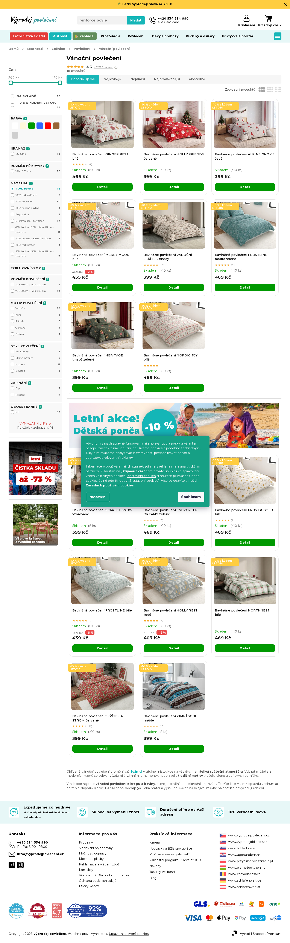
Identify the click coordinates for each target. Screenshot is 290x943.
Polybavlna (37, 214)
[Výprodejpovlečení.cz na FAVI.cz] (37, 910)
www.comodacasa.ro (244, 874)
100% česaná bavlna (37, 207)
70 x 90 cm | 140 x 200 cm (37, 290)
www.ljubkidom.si (241, 848)
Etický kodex (89, 886)
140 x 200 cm (37, 171)
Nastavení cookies (141, 476)
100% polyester (37, 201)
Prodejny (86, 842)
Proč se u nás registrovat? (169, 854)
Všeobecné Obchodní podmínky (104, 875)
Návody (155, 866)
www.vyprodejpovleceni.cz (249, 835)
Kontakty (86, 870)
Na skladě (38, 96)
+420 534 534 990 (32, 842)
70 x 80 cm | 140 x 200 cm (37, 284)
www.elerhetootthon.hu (247, 868)
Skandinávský (37, 357)
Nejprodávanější (167, 79)
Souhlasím (191, 497)
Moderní (37, 364)
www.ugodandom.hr (244, 855)
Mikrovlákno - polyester (37, 220)
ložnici (136, 771)
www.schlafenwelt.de (244, 880)
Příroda (37, 321)
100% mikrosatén (37, 244)
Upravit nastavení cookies (129, 934)
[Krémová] (23, 126)
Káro (37, 314)
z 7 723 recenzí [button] (103, 67)
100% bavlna (38, 188)
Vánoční (37, 308)
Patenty (37, 394)
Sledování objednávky (96, 848)
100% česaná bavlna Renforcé (37, 238)
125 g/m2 (37, 153)
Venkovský (37, 351)
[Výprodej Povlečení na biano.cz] (57, 910)
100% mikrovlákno (37, 195)
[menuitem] (29, 36)
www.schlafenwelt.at (244, 887)
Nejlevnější (113, 79)
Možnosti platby (91, 859)
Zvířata (37, 334)
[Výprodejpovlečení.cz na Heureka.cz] (16, 910)
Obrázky (37, 327)
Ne (37, 412)
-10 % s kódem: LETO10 (38, 105)
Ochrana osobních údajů (97, 881)
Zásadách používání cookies (110, 485)
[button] (115, 67)
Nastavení (98, 497)
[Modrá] (39, 126)
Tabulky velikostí (162, 872)
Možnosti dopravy (92, 853)
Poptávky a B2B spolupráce (170, 848)
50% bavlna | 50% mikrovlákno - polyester (37, 254)
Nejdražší (138, 79)
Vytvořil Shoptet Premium (260, 934)
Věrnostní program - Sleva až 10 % (175, 860)
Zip (37, 388)
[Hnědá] (56, 126)
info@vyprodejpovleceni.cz (40, 854)
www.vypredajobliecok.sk (247, 842)
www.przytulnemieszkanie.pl (250, 861)
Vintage (37, 370)
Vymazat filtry (33, 423)
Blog (153, 878)
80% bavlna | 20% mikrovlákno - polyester (37, 230)
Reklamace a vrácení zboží (99, 864)
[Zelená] (31, 126)
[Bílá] (15, 126)
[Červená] (48, 126)
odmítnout (116, 480)
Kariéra (154, 842)
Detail (102, 187)
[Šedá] (15, 136)
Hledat (136, 20)
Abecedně (197, 79)
